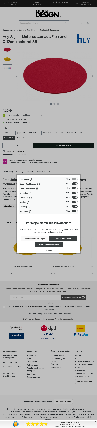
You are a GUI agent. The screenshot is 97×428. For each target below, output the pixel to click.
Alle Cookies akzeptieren (49, 245)
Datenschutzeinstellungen (34, 239)
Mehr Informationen (56, 232)
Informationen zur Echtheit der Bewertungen (70, 427)
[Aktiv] (75, 179)
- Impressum (48, 250)
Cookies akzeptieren (63, 239)
